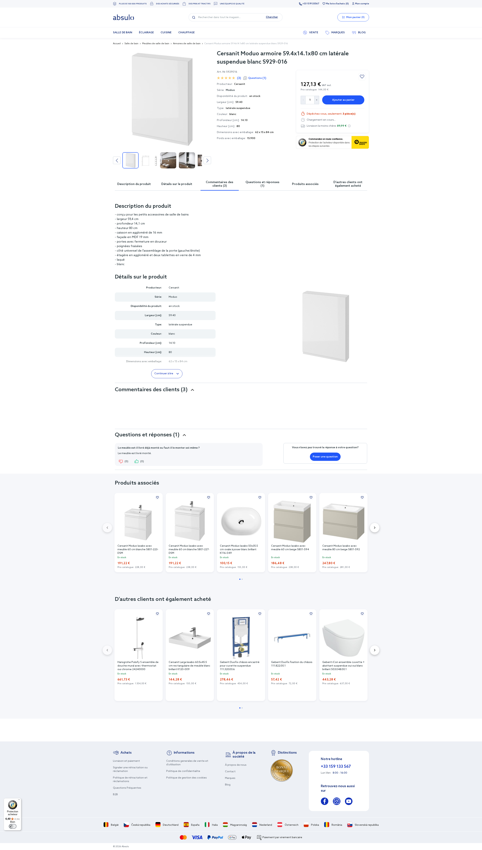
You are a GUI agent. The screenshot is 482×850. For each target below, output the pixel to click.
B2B (115, 794)
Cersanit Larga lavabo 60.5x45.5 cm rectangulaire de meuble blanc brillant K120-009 (189, 665)
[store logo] (123, 17)
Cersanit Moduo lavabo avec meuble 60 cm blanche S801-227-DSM (189, 549)
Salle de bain (131, 43)
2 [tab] (242, 579)
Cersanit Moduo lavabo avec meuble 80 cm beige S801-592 (341, 547)
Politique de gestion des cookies (186, 777)
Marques (230, 778)
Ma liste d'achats (335, 3)
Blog (227, 784)
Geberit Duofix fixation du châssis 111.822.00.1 (291, 664)
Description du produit (134, 184)
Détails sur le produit (176, 184)
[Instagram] (336, 801)
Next (207, 160)
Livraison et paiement (126, 761)
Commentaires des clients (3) (219, 184)
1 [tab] (239, 579)
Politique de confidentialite (183, 771)
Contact (230, 771)
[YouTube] (348, 801)
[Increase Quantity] (316, 100)
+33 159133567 (310, 3)
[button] (349, 126)
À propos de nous (235, 765)
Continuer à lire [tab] (163, 373)
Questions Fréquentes (127, 788)
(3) (239, 78)
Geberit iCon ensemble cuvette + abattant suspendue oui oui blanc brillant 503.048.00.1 (343, 665)
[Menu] (19, 800)
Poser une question (325, 456)
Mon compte (362, 3)
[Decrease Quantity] (303, 100)
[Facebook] (324, 801)
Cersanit (174, 287)
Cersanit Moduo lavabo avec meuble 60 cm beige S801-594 (290, 547)
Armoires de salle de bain (187, 43)
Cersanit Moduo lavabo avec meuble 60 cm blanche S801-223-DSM (137, 549)
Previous (116, 160)
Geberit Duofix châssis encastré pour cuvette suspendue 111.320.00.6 (239, 665)
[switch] (12, 826)
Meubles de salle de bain (155, 43)
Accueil (117, 43)
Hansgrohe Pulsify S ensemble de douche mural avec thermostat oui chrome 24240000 (138, 665)
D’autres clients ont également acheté (347, 184)
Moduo (230, 90)
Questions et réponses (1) (262, 184)
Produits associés (305, 184)
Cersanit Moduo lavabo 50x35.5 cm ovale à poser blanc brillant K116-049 (239, 549)
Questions (257, 78)
